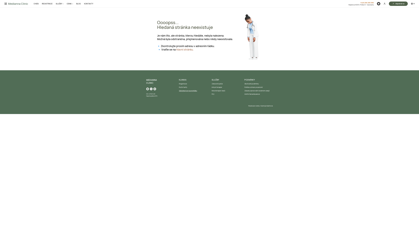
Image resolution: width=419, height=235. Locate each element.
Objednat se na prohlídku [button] (188, 91)
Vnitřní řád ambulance (252, 94)
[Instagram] (378, 3)
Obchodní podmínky (251, 84)
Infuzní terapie (217, 87)
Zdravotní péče (217, 84)
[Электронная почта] (154, 89)
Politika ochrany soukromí (253, 87)
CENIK (69, 4)
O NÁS (36, 4)
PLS (213, 94)
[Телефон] (151, 89)
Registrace (183, 84)
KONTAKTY (88, 4)
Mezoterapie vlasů (218, 91)
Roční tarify (183, 87)
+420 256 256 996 (367, 3)
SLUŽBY (59, 4)
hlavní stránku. (185, 49)
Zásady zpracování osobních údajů (257, 91)
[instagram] (147, 89)
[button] (385, 4)
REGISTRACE (47, 4)
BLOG (78, 4)
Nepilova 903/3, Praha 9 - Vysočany (361, 5)
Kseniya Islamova (267, 106)
